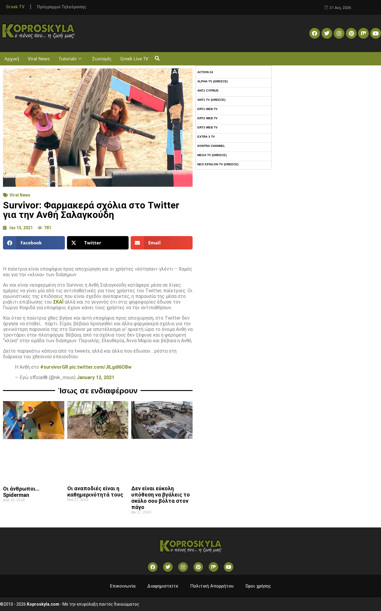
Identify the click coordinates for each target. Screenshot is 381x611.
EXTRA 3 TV (206, 136)
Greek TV (15, 6)
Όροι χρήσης (258, 586)
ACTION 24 (205, 72)
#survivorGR (54, 367)
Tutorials (67, 59)
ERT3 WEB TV (207, 127)
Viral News (39, 59)
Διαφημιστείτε (162, 586)
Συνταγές (101, 59)
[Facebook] (314, 33)
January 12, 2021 (95, 377)
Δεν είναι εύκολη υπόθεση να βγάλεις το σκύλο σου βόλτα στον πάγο (160, 497)
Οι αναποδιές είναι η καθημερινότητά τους (95, 491)
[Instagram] (339, 33)
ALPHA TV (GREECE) (212, 81)
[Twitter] (326, 33)
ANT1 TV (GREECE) (211, 99)
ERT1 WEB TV (207, 109)
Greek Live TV (134, 59)
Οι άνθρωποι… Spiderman (21, 492)
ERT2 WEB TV (207, 118)
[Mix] (363, 33)
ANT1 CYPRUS (207, 90)
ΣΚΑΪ (58, 302)
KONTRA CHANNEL (211, 145)
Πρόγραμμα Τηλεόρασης (61, 6)
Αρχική (11, 59)
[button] (157, 58)
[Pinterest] (351, 33)
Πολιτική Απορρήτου (212, 586)
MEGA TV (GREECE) (212, 155)
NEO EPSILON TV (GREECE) (217, 164)
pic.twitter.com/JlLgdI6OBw (100, 367)
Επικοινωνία (122, 586)
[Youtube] (375, 33)
